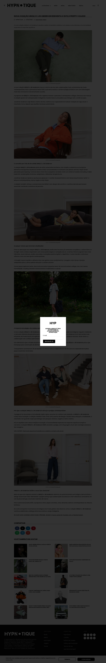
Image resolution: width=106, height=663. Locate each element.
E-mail (45, 335)
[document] (53, 331)
